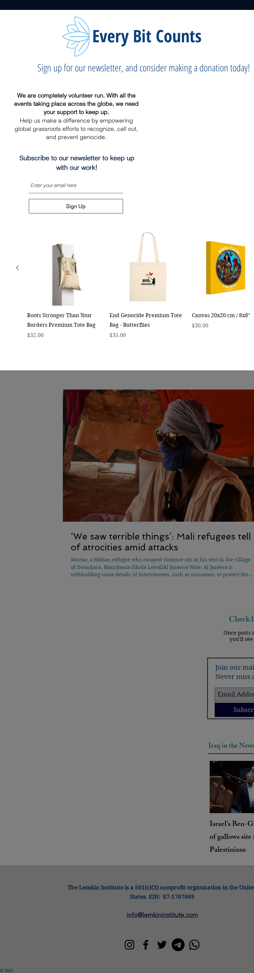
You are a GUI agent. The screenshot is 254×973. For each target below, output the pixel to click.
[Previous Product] (17, 268)
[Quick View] (65, 268)
